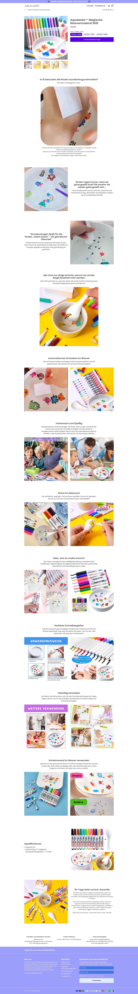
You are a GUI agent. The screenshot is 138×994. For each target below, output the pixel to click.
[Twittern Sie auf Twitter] (108, 10)
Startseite (90, 6)
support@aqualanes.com (33, 973)
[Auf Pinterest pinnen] (110, 10)
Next (65, 37)
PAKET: (76, 31)
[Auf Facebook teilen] (106, 10)
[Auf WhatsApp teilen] (111, 10)
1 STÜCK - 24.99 (76, 34)
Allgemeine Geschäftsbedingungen (68, 967)
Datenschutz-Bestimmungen (66, 963)
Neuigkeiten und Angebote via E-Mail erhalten (93, 976)
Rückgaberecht (66, 974)
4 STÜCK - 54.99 (102, 34)
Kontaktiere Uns (100, 6)
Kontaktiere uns (66, 976)
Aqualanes (37, 991)
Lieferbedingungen (67, 971)
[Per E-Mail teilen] (113, 10)
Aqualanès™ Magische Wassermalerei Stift (38, 10)
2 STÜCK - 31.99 (89, 34)
